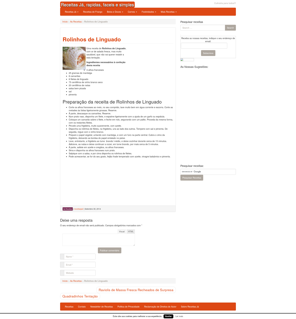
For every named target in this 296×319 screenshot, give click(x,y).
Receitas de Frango (92, 11)
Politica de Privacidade (128, 306)
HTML (131, 231)
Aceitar (168, 316)
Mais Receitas (168, 11)
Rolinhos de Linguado (92, 39)
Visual (122, 231)
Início (65, 21)
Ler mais (179, 316)
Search (230, 27)
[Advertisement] (150, 66)
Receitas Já (71, 11)
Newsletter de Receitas (101, 306)
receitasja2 (78, 208)
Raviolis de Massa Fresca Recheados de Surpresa (136, 289)
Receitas (69, 306)
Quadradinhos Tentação (80, 296)
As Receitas (76, 21)
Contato (82, 306)
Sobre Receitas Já (190, 306)
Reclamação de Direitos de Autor (160, 306)
